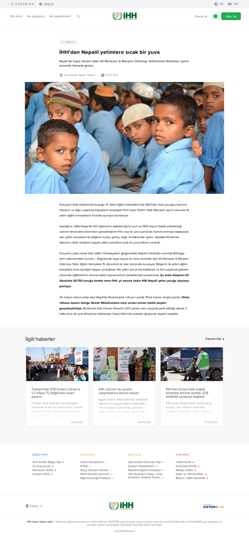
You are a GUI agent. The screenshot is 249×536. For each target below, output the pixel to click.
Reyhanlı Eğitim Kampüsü (144, 470)
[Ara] (78, 16)
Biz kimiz (16, 16)
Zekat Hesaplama (91, 462)
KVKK (84, 466)
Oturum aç (201, 16)
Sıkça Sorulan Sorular (94, 470)
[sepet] (215, 16)
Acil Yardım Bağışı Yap (47, 462)
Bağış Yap (231, 16)
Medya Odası (184, 470)
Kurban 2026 (41, 474)
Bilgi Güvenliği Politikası (95, 478)
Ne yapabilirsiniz (60, 16)
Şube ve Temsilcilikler (189, 474)
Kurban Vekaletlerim (141, 466)
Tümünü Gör (213, 338)
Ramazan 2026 (43, 470)
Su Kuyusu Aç (42, 466)
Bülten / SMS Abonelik (190, 478)
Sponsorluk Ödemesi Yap (144, 462)
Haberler (70, 42)
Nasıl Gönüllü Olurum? (94, 474)
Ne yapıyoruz (36, 16)
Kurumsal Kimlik (186, 466)
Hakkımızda (183, 462)
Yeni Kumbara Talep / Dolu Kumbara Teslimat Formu (145, 475)
